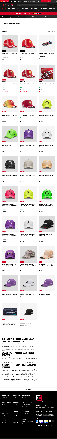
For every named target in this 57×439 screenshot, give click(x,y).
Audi (2, 408)
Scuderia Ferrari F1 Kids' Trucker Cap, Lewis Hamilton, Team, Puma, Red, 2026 (10, 54)
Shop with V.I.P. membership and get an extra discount (25, 1)
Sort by (3, 31)
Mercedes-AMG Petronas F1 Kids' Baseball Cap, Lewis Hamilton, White (27, 293)
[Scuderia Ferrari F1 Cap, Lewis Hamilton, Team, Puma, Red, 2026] (10, 73)
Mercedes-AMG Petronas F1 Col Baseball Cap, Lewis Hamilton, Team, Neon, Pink (9, 205)
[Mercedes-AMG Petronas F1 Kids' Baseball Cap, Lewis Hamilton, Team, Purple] (28, 134)
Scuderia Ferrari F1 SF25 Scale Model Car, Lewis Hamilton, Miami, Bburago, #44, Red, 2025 (46, 55)
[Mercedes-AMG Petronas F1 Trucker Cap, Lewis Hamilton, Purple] (10, 254)
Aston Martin (4, 406)
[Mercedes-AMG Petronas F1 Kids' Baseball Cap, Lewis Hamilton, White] (28, 283)
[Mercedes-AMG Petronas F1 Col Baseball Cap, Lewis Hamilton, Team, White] (28, 164)
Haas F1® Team (4, 415)
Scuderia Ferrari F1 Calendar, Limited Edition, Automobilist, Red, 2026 (46, 84)
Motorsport (4, 422)
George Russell (15, 411)
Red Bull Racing (4, 397)
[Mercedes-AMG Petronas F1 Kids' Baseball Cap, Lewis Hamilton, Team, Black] (10, 164)
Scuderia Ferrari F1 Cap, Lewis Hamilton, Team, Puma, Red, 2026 (10, 84)
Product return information (27, 402)
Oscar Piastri (15, 408)
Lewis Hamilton (15, 397)
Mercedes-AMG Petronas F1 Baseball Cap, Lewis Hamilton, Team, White (27, 235)
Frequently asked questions (27, 397)
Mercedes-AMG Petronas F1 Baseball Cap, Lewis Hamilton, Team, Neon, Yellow (27, 205)
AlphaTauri (4, 417)
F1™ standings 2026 (25, 408)
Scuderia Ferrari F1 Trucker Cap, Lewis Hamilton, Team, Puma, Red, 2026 (28, 84)
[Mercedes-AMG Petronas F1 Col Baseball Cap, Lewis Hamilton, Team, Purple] (10, 224)
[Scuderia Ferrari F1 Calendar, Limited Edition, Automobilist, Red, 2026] (47, 73)
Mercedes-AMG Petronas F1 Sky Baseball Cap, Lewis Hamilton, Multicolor (47, 265)
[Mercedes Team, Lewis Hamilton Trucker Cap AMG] (47, 224)
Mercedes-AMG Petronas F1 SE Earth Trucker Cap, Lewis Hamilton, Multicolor (28, 265)
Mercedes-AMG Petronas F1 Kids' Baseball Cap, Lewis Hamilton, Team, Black (9, 175)
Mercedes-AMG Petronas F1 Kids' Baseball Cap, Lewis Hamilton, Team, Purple (27, 145)
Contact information (26, 400)
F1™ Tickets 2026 (25, 413)
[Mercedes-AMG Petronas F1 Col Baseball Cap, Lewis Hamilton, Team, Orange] (47, 164)
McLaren (3, 404)
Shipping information (26, 404)
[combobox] (32, 5)
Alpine (3, 411)
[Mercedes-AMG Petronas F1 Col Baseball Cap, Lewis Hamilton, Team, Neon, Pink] (10, 194)
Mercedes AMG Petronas (6, 402)
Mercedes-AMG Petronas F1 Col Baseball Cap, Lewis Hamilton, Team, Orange (46, 175)
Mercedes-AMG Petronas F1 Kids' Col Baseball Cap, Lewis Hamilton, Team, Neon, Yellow (46, 115)
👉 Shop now (36, 13)
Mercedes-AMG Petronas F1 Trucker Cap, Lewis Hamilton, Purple (9, 265)
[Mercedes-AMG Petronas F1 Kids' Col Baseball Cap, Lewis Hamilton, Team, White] (47, 134)
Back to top (28, 389)
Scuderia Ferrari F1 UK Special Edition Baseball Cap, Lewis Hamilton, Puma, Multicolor (9, 115)
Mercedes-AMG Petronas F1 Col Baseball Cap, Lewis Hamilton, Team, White (27, 175)
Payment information (26, 406)
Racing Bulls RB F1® (5, 413)
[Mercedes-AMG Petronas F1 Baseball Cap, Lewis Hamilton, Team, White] (28, 224)
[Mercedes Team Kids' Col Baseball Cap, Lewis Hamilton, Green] (10, 134)
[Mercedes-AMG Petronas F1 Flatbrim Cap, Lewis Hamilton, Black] (28, 311)
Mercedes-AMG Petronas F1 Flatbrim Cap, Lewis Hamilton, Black (27, 322)
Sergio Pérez (15, 420)
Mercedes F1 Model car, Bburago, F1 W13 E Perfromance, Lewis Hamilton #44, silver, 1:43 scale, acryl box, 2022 (10, 323)
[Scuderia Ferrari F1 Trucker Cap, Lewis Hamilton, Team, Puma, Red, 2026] (28, 73)
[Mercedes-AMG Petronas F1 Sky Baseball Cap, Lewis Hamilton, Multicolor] (47, 254)
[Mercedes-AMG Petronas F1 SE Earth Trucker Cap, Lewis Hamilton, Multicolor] (28, 254)
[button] (54, 5)
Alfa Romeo (4, 420)
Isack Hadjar (15, 404)
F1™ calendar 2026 (25, 411)
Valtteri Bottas (15, 422)
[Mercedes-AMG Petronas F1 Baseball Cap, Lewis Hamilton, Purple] (47, 283)
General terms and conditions (27, 421)
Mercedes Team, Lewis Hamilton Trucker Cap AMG (45, 235)
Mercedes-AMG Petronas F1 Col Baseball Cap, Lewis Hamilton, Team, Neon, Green (46, 205)
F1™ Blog (23, 415)
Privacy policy (24, 423)
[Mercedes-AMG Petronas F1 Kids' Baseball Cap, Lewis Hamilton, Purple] (10, 283)
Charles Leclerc (15, 400)
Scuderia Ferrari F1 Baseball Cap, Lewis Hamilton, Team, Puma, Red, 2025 (28, 114)
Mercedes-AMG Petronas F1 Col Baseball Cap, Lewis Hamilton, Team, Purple (9, 235)
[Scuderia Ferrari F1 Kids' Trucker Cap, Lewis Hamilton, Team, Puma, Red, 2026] (10, 43)
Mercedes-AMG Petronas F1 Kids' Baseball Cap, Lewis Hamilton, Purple (9, 293)
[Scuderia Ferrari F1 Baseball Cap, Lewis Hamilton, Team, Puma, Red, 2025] (28, 104)
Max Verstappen (16, 402)
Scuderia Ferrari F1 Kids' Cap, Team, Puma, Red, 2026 (27, 54)
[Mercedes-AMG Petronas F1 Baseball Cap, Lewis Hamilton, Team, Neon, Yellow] (28, 194)
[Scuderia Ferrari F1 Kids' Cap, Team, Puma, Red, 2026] (28, 43)
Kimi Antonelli (15, 413)
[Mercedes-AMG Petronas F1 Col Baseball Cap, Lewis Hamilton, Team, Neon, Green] (47, 194)
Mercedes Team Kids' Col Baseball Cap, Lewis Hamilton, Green (10, 145)
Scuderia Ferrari (5, 400)
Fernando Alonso (16, 415)
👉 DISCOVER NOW (46, 1)
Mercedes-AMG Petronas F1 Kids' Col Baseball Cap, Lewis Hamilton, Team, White (46, 145)
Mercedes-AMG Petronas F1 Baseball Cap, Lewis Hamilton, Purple (46, 293)
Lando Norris (15, 406)
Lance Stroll (15, 417)
